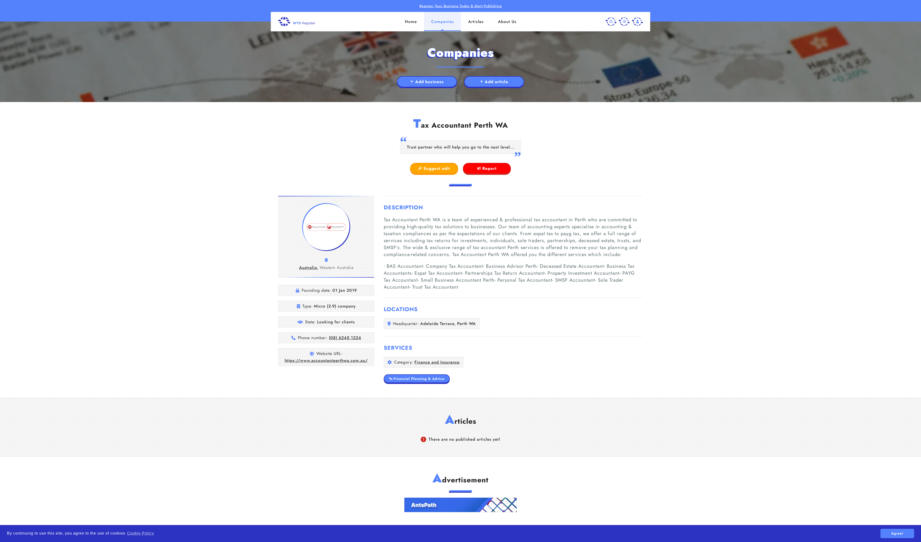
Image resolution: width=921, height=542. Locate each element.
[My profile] (637, 21)
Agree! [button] (897, 533)
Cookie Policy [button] (140, 533)
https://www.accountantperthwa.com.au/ (326, 360)
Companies (442, 21)
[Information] (624, 21)
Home (411, 21)
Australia (308, 267)
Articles (476, 21)
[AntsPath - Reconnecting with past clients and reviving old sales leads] (460, 505)
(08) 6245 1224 (345, 338)
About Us (507, 21)
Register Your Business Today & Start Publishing (460, 6)
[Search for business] (611, 21)
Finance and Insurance (437, 362)
